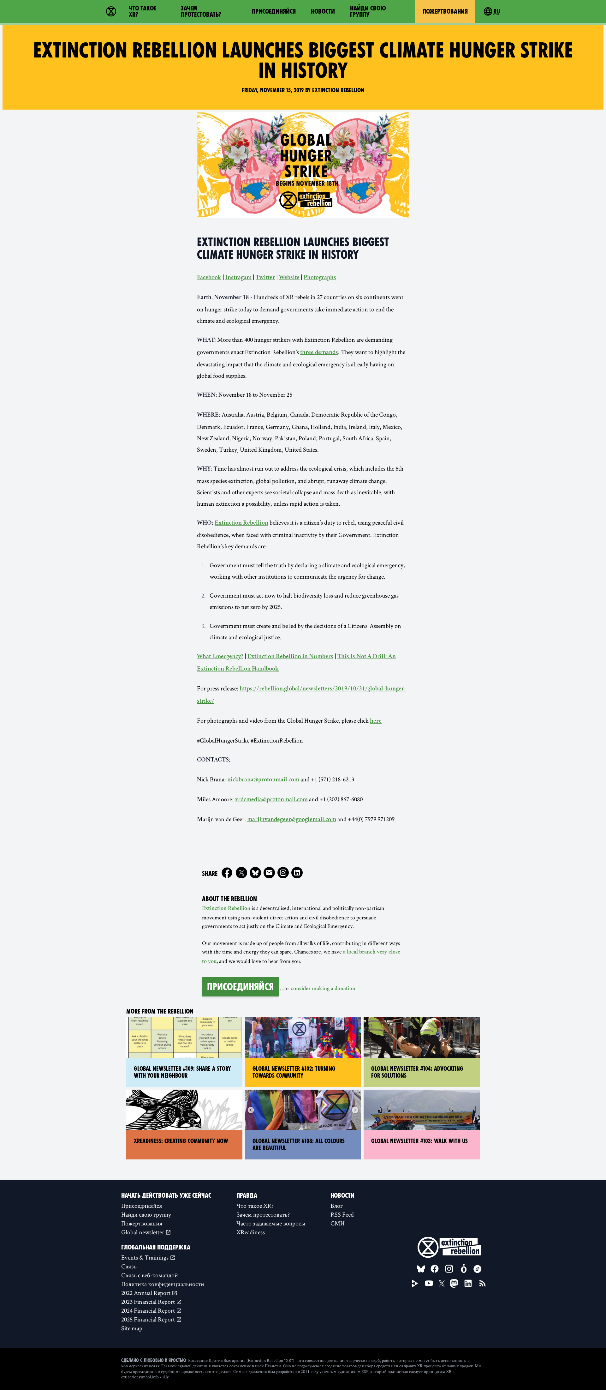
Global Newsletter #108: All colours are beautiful (298, 1145)
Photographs (320, 278)
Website (289, 278)
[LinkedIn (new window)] (468, 1283)
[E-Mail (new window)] (269, 872)
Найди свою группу (368, 11)
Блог (336, 1205)
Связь (129, 1266)
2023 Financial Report (148, 1301)
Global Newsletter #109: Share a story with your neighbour (182, 1072)
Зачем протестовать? (201, 11)
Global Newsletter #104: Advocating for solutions (417, 1072)
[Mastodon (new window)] (454, 1283)
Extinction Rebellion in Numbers (290, 657)
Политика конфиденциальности (162, 1284)
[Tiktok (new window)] (477, 1269)
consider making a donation (323, 989)
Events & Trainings (145, 1257)
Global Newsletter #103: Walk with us (419, 1141)
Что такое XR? (142, 11)
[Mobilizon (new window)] (463, 1268)
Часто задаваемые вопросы (270, 1223)
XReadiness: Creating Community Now (181, 1141)
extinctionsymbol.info (140, 1377)
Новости (323, 11)
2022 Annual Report (146, 1293)
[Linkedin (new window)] (297, 872)
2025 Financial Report (148, 1319)
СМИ (337, 1223)
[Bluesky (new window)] (255, 872)
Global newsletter (143, 1232)
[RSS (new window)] (482, 1283)
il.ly (166, 1377)
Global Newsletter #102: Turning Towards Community (294, 1072)
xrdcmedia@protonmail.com (271, 800)
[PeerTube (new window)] (415, 1283)
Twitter (265, 278)
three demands (319, 353)
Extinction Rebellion (241, 523)
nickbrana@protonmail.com (263, 780)
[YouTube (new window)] (429, 1283)
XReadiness (250, 1232)
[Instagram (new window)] (283, 872)
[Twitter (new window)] (241, 872)
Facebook (209, 278)
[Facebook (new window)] (227, 872)
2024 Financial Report (148, 1310)
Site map (131, 1328)
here (376, 721)
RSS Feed (342, 1214)
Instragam (238, 278)
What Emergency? (220, 657)
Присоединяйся (274, 11)
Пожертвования (445, 11)
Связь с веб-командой (149, 1275)
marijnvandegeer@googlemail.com (291, 820)
